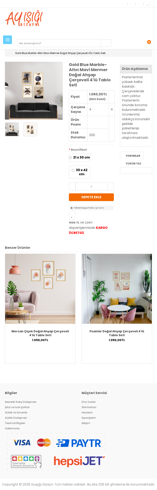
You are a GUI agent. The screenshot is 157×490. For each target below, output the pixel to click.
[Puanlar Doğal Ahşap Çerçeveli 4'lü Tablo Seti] (117, 288)
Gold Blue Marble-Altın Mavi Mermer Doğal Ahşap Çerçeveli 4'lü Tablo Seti (60, 53)
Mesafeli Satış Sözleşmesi (20, 402)
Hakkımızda (12, 428)
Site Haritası (89, 407)
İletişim (86, 423)
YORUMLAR (132, 155)
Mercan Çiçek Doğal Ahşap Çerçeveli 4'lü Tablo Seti (40, 333)
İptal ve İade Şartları (17, 407)
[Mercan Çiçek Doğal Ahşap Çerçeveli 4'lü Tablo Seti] (40, 288)
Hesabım (87, 412)
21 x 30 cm (81, 157)
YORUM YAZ (133, 163)
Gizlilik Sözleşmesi (16, 418)
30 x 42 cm (81, 172)
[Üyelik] (135, 43)
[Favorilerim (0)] (147, 4)
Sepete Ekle (91, 197)
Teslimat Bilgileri (15, 423)
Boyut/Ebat (79, 150)
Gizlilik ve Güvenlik (16, 412)
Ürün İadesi (89, 402)
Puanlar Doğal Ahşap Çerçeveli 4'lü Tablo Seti (117, 333)
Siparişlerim (89, 418)
